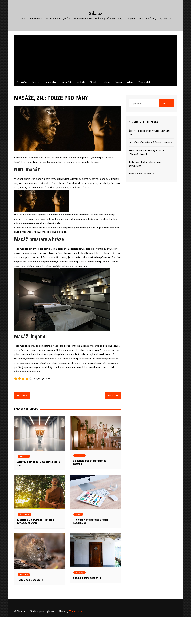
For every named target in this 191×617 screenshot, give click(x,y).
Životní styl (144, 82)
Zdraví (130, 82)
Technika (105, 82)
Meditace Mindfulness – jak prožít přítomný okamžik (36, 521)
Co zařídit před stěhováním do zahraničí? (150, 142)
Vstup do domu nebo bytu (87, 577)
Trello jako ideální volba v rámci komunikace (145, 163)
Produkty (80, 82)
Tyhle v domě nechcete (30, 579)
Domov (36, 82)
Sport (93, 82)
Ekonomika (50, 82)
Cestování (21, 82)
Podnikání (66, 82)
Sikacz (95, 13)
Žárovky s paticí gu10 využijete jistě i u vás (149, 132)
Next (111, 395)
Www (118, 82)
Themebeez (75, 611)
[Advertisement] (95, 56)
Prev (24, 395)
